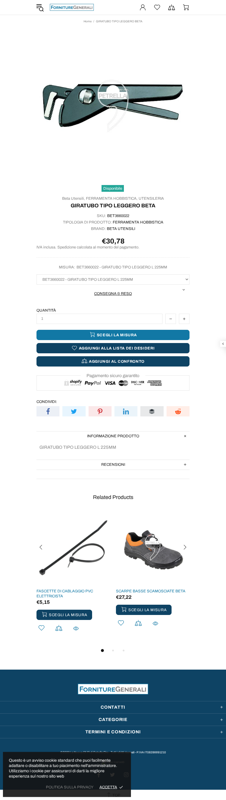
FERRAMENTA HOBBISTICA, (112, 198)
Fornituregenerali (71, 7)
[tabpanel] (73, 579)
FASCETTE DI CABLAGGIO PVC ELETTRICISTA (64, 593)
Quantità (46, 310)
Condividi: (46, 402)
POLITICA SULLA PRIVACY (70, 787)
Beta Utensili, (73, 198)
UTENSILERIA (151, 198)
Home (88, 21)
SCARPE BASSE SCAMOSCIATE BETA (150, 591)
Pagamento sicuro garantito (113, 375)
